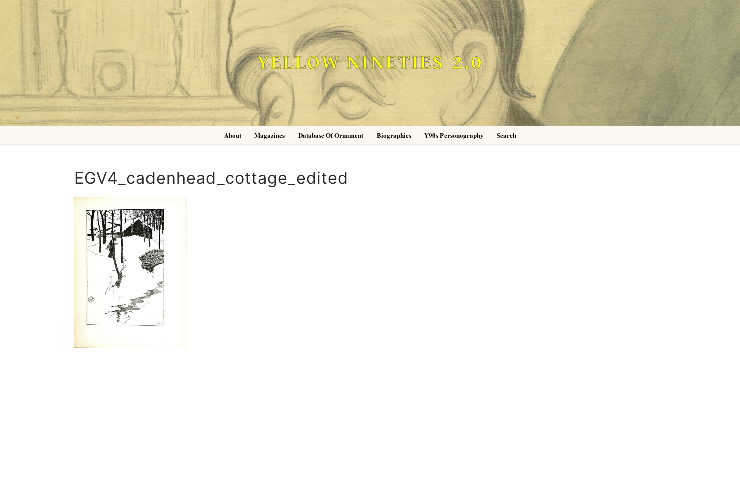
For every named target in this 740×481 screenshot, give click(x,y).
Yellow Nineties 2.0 (370, 63)
